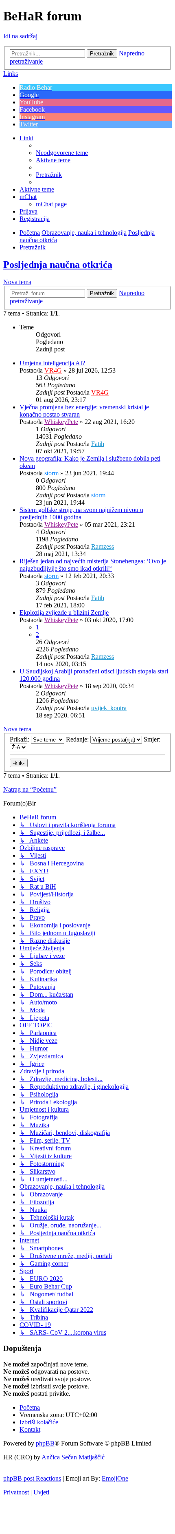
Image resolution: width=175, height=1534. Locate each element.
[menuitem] (62, 152)
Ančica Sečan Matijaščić (73, 1457)
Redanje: (78, 739)
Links (10, 73)
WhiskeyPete (61, 421)
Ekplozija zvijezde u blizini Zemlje (64, 612)
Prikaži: (20, 739)
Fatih (97, 443)
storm (51, 473)
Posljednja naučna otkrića (57, 264)
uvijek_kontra (109, 707)
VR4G (53, 370)
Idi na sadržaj (20, 36)
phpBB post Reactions (32, 1478)
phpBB (45, 1443)
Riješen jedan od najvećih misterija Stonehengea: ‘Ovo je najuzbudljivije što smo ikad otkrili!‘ (93, 565)
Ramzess (102, 546)
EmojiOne (115, 1478)
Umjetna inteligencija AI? (52, 363)
